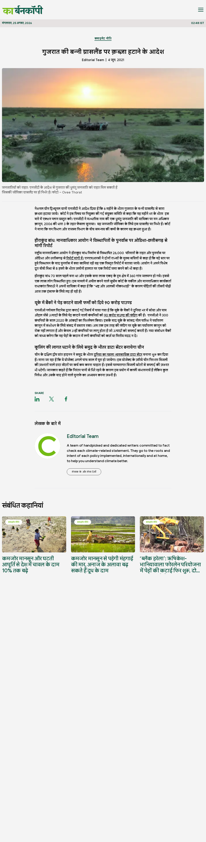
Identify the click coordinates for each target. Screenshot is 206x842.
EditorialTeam (93, 60)
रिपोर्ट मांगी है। (75, 258)
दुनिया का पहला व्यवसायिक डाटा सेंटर (118, 355)
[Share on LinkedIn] (37, 399)
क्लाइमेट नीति (103, 38)
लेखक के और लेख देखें (84, 471)
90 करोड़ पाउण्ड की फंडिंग (120, 315)
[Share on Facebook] (66, 399)
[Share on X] (51, 399)
